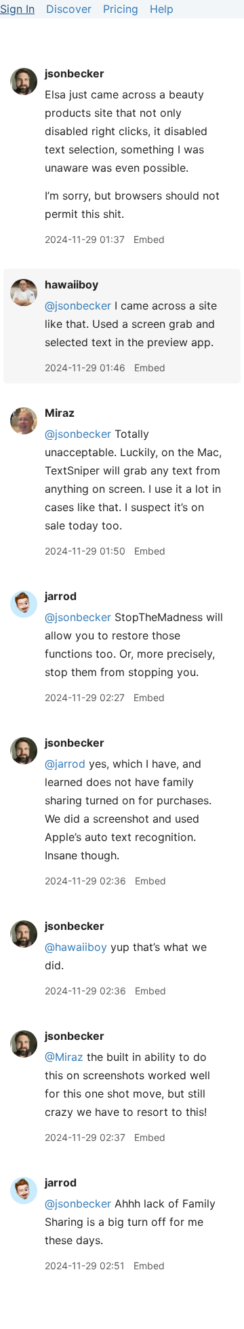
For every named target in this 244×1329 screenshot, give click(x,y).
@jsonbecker (78, 305)
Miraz (60, 412)
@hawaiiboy (76, 947)
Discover (69, 9)
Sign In (17, 9)
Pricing (120, 9)
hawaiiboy (71, 284)
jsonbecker (74, 73)
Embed (149, 239)
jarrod (61, 596)
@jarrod (65, 763)
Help (162, 9)
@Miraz (64, 1057)
